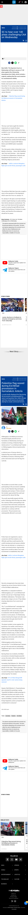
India (3, 28)
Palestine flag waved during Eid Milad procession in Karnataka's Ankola (13, 98)
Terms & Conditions (13, 898)
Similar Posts (5, 820)
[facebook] (9, 63)
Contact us (13, 895)
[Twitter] (12, 63)
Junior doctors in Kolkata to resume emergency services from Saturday (12, 319)
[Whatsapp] (15, 63)
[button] (2, 2)
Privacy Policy (13, 896)
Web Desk (8, 428)
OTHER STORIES (5, 296)
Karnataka (8, 715)
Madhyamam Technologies (14, 907)
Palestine (13, 715)
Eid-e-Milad (19, 715)
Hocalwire (14, 909)
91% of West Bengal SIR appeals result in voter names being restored (11, 680)
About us (13, 893)
